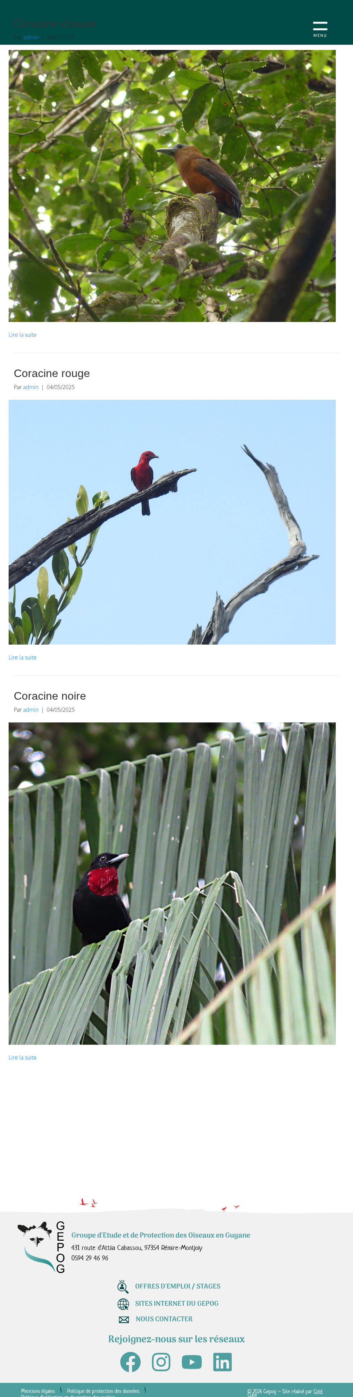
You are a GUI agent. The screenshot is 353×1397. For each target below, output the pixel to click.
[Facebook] (130, 1362)
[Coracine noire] (172, 883)
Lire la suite (23, 334)
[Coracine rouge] (172, 521)
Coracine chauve (55, 24)
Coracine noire (50, 696)
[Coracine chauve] (172, 185)
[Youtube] (191, 1362)
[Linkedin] (222, 1362)
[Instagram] (161, 1362)
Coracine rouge (52, 373)
